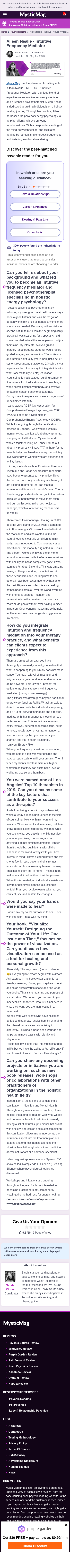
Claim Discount (35, 1546)
